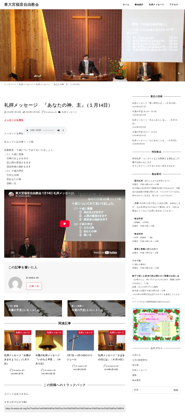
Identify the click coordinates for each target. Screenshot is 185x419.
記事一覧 (34, 286)
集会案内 (136, 380)
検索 (176, 390)
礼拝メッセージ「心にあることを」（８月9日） (155, 140)
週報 (134, 375)
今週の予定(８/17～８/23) (144, 132)
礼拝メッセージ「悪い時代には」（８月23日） (154, 103)
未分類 (135, 365)
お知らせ (136, 355)
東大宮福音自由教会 (21, 4)
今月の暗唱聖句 (139, 360)
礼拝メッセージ (69, 112)
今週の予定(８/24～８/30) (144, 111)
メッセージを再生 (14, 120)
